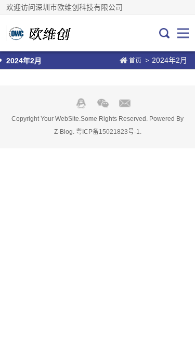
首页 (135, 60)
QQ (81, 103)
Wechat (103, 103)
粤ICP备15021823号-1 (108, 131)
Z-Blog (63, 131)
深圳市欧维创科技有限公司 (41, 33)
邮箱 (125, 103)
